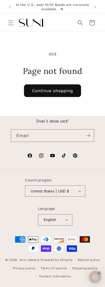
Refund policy (89, 260)
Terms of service (54, 268)
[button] (11, 23)
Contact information (55, 276)
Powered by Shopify (57, 260)
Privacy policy (24, 268)
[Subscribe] (88, 135)
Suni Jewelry (29, 260)
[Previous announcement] (10, 7)
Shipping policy (84, 268)
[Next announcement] (95, 7)
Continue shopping (52, 90)
